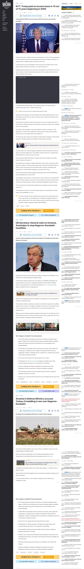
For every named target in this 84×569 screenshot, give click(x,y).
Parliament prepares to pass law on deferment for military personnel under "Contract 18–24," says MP (70, 26)
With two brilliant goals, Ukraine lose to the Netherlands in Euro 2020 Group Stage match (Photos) (71, 248)
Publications (5, 23)
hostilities (49, 382)
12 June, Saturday (67, 282)
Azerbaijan (36, 382)
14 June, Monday (66, 157)
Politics (4, 15)
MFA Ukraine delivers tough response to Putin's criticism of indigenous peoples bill (71, 468)
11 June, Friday (66, 364)
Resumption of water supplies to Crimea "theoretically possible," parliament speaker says (71, 382)
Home (4, 10)
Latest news (66, 12)
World (4, 18)
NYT (47, 66)
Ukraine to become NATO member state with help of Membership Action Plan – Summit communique (71, 164)
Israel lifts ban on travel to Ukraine (72, 378)
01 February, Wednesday (69, 143)
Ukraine (4, 14)
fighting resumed (32, 361)
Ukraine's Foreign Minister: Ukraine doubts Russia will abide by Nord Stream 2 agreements (70, 541)
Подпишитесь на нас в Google (32, 16)
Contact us (5, 30)
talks (31, 382)
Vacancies (5, 28)
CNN (36, 66)
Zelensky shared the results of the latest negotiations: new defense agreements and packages (71, 127)
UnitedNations (24, 382)
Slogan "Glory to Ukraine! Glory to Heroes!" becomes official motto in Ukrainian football (70, 400)
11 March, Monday (67, 106)
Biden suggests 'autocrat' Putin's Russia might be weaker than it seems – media (70, 221)
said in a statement (48, 285)
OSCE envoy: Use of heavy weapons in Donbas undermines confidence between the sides (71, 504)
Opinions (4, 24)
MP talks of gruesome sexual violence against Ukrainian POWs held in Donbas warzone (71, 421)
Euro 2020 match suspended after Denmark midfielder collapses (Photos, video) (70, 290)
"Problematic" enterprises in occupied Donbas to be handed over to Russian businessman (71, 405)
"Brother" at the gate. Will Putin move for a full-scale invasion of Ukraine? (70, 395)
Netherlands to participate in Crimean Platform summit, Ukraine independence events (71, 536)
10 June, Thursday (67, 461)
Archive (4, 27)
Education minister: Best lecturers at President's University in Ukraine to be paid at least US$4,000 (71, 185)
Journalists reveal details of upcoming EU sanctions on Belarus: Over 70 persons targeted (71, 457)
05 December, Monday (68, 150)
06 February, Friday (67, 89)
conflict (30, 552)
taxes (22, 206)
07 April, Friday (66, 136)
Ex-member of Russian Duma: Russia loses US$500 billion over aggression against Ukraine (71, 531)
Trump (27, 206)
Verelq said (49, 456)
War (3, 12)
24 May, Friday (66, 96)
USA (18, 206)
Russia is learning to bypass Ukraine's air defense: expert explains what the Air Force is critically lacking (71, 16)
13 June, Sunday (66, 252)
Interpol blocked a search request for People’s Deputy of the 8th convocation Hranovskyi (71, 132)
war (17, 382)
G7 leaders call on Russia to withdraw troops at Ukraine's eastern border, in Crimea (71, 263)
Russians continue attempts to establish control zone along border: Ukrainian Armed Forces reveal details (71, 21)
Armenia (55, 382)
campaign (31, 192)
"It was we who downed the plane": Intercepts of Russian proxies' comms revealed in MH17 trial (70, 487)
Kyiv (3, 20)
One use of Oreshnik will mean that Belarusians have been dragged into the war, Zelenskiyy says (71, 34)
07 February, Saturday (68, 30)
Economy (5, 17)
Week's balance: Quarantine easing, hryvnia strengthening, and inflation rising (70, 302)
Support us (71, 8)
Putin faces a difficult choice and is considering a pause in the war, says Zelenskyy (70, 85)
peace (42, 382)
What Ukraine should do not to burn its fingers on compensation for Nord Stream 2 (71, 349)
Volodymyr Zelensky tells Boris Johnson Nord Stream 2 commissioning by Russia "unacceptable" (70, 173)
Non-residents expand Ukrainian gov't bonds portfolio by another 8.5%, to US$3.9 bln (71, 387)
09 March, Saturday (67, 112)
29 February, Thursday (68, 123)
